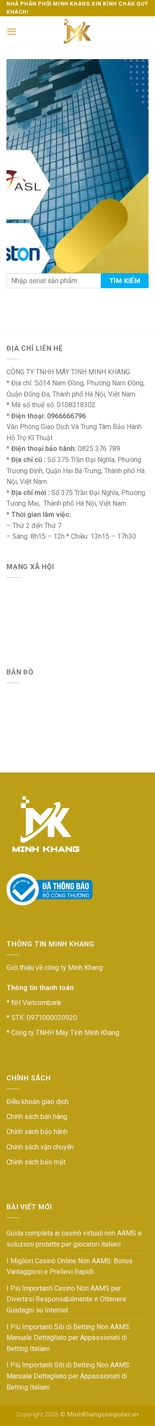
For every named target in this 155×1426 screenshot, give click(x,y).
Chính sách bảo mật (35, 1162)
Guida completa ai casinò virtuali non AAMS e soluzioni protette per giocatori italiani (74, 1238)
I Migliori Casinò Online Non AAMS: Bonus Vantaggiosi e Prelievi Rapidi (69, 1266)
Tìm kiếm (125, 281)
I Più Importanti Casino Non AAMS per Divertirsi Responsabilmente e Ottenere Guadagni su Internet (66, 1299)
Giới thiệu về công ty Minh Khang (54, 968)
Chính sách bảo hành (37, 1132)
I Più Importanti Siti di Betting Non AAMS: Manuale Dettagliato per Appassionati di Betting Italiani (68, 1338)
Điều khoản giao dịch (37, 1102)
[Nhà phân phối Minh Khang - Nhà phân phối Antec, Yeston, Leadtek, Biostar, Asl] (77, 31)
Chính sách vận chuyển (40, 1147)
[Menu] (11, 31)
